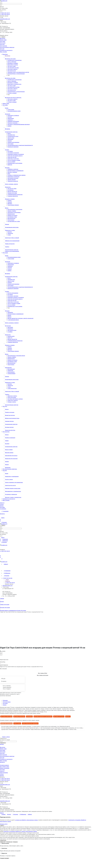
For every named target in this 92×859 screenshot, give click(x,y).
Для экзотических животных (7, 756)
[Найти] (1, 11)
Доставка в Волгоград (6, 716)
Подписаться (3, 742)
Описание (5, 700)
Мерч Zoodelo (3, 760)
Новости (2, 771)
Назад (7, 579)
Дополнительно (7, 701)
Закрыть (2, 825)
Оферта (2, 813)
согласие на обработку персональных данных (26, 820)
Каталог (2, 744)
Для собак (2, 750)
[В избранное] (1, 653)
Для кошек (2, 751)
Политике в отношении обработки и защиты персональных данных (20, 831)
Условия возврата (4, 765)
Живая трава (3, 748)
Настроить (15, 841)
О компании (5, 511)
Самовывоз (29, 716)
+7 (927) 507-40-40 (5, 13)
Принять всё (3, 841)
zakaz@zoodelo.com (5, 19)
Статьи (2, 774)
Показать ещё (3, 840)
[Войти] (0, 554)
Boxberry (68, 716)
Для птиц (2, 753)
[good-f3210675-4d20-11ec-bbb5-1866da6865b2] (41, 629)
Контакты (2, 762)
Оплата (4, 704)
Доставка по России (59, 716)
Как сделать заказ (4, 766)
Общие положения (4, 768)
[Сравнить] (1, 654)
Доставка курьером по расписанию (43, 716)
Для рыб (2, 757)
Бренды (2, 775)
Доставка (5, 703)
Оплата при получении (6, 723)
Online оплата (17, 723)
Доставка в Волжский (19, 716)
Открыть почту (4, 824)
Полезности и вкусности (6, 759)
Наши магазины (4, 772)
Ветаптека (2, 747)
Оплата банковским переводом (30, 723)
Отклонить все (9, 841)
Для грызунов (3, 754)
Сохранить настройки (5, 858)
